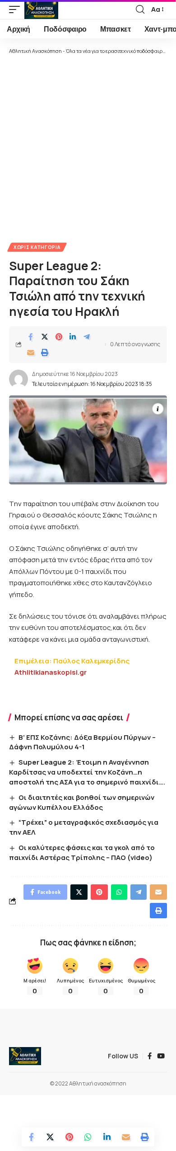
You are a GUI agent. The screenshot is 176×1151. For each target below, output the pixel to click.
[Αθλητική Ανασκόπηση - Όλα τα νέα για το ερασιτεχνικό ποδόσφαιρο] (41, 9)
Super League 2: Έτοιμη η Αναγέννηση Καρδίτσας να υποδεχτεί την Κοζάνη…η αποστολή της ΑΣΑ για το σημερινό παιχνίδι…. (87, 772)
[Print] (44, 352)
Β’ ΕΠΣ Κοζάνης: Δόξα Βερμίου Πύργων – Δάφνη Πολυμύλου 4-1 (82, 742)
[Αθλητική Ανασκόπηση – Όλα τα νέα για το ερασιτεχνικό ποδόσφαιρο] (25, 1056)
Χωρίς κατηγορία (37, 247)
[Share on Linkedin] (72, 336)
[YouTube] (161, 1056)
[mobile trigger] (16, 9)
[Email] (30, 352)
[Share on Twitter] (44, 336)
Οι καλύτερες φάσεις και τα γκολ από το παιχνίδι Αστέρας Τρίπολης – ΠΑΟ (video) (82, 852)
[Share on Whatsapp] (88, 1137)
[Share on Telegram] (86, 336)
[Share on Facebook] (30, 336)
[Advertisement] (88, 148)
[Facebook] (149, 1056)
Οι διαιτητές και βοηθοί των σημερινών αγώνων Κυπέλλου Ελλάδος (81, 802)
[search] (140, 9)
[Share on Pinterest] (58, 336)
